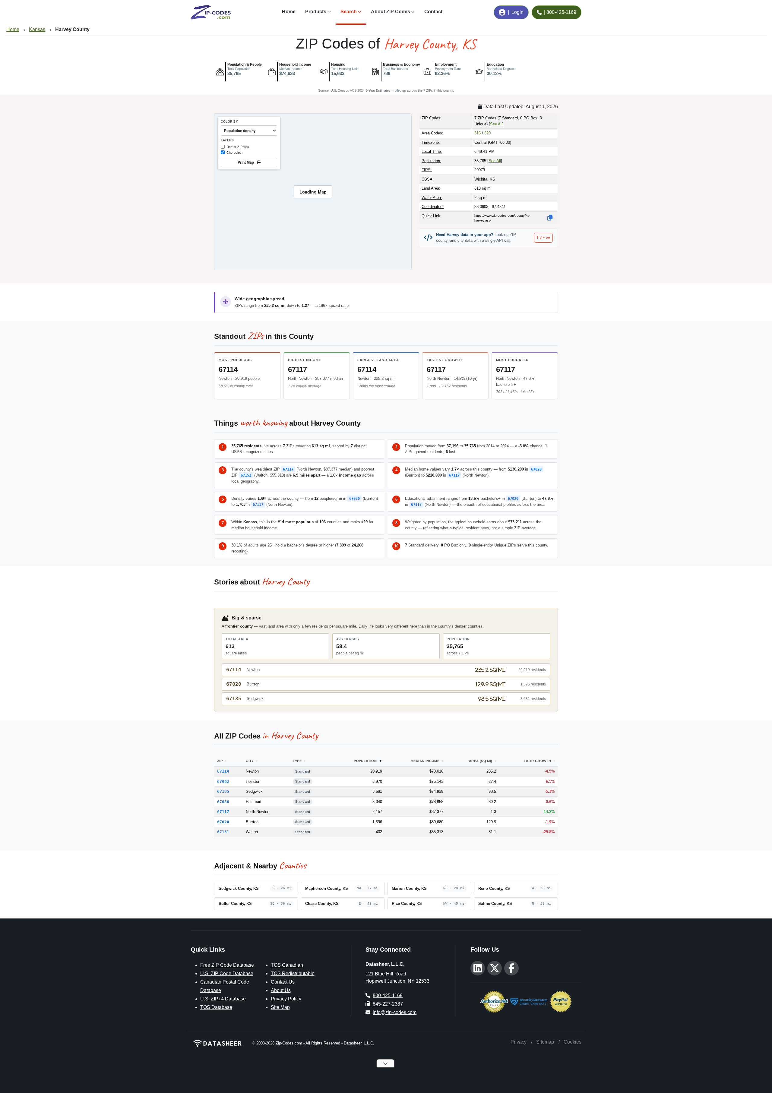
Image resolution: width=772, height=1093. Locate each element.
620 (487, 133)
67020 (536, 469)
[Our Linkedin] (477, 968)
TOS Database (216, 1007)
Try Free (543, 237)
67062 (223, 781)
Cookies (572, 1041)
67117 (297, 369)
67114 (228, 369)
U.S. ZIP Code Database (226, 973)
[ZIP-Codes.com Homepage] (211, 12)
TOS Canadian (287, 965)
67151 (246, 475)
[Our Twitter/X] (494, 968)
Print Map (247, 162)
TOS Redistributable (293, 973)
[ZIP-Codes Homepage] (217, 1043)
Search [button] (348, 11)
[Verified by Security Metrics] (528, 1001)
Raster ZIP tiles (237, 146)
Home (289, 11)
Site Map (280, 1007)
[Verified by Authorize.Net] (494, 1001)
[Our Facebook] (511, 968)
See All (496, 124)
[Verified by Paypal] (560, 1001)
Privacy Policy (286, 998)
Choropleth (234, 152)
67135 (233, 698)
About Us (281, 990)
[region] (312, 192)
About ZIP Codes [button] (390, 11)
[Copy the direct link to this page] (550, 217)
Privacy (519, 1041)
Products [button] (315, 11)
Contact (433, 11)
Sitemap (545, 1041)
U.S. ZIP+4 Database (223, 998)
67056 (223, 801)
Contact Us (283, 981)
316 (477, 133)
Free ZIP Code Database (227, 965)
